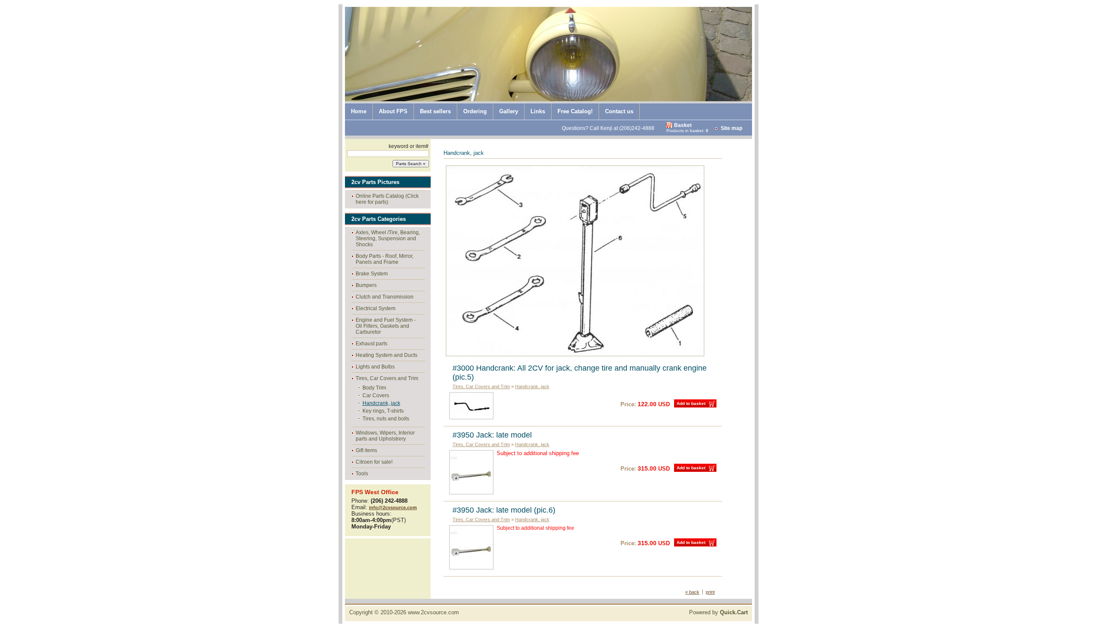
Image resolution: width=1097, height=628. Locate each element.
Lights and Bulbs (375, 367)
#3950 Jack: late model (492, 435)
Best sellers (435, 111)
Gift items (366, 450)
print (710, 592)
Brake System (372, 274)
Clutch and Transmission (385, 297)
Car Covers (376, 395)
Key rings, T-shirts (383, 411)
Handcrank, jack (381, 403)
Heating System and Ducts (386, 355)
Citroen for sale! (374, 462)
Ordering (475, 111)
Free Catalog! (575, 111)
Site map (731, 128)
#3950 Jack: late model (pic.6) (504, 510)
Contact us (619, 111)
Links (538, 111)
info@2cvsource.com (393, 507)
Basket (683, 125)
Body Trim (374, 388)
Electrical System (376, 308)
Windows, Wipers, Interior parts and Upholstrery (385, 436)
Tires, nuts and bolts (386, 419)
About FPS (393, 111)
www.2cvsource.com (433, 612)
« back (692, 592)
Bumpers (366, 285)
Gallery (508, 111)
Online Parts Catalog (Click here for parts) (387, 199)
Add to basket (691, 403)
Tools (362, 474)
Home (358, 111)
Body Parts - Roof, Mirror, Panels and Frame (385, 259)
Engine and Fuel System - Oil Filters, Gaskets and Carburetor (386, 326)
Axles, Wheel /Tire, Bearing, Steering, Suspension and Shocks (388, 238)
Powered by (718, 612)
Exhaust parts (371, 344)
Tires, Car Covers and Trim (387, 378)
